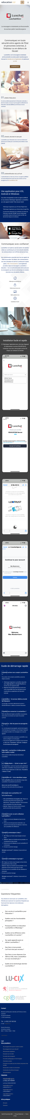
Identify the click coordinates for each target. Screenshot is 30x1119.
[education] (8, 2)
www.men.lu (4, 1035)
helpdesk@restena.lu (8, 1089)
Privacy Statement (19, 1114)
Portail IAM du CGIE (13, 180)
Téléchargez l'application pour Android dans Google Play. (16, 209)
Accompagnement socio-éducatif (10, 1049)
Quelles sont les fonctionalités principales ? (15, 920)
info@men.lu (8, 1023)
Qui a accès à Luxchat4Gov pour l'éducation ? (15, 912)
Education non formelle (8, 1053)
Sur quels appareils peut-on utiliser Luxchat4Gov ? (14, 941)
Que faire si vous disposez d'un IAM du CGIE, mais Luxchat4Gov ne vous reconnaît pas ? (15, 957)
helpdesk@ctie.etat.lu (8, 1085)
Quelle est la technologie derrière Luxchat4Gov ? (16, 965)
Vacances (5, 1105)
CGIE (11, 1114)
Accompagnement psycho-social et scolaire (13, 1046)
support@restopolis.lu (8, 1093)
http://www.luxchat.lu (12, 263)
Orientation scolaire (7, 1061)
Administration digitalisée (9, 1051)
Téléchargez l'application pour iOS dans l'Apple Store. (15, 206)
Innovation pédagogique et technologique (12, 1058)
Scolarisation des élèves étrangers (11, 1070)
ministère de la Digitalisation (14, 59)
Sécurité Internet (7, 1072)
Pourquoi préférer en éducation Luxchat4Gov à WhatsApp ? (15, 927)
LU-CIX (15, 61)
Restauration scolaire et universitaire (11, 1067)
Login (2, 1041)
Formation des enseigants (9, 1056)
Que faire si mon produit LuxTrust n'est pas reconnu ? (14, 948)
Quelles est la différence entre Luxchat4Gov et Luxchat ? (15, 934)
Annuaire (5, 1103)
